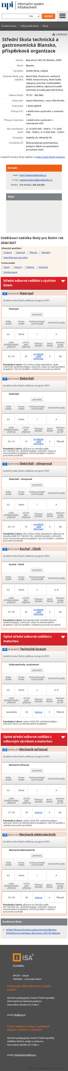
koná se (38, 712)
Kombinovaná (10, 272)
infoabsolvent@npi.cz (25, 1054)
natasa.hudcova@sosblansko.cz (36, 179)
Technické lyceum (33, 649)
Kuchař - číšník (30, 549)
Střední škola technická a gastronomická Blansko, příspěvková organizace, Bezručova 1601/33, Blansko (33, 931)
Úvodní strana (8, 25)
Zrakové (8, 252)
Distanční (43, 267)
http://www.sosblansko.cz (33, 175)
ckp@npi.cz (19, 1014)
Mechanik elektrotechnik (37, 834)
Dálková (30, 267)
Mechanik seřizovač (33, 749)
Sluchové (21, 252)
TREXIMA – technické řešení (27, 979)
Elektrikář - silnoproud (36, 464)
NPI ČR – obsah (21, 975)
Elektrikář (27, 378)
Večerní (18, 267)
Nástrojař (27, 293)
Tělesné (33, 252)
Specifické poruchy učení (16, 257)
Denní (7, 267)
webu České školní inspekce (50, 157)
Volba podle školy (29, 25)
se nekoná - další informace (38, 356)
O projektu (18, 965)
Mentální (46, 252)
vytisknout (61, 34)
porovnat (37, 314)
